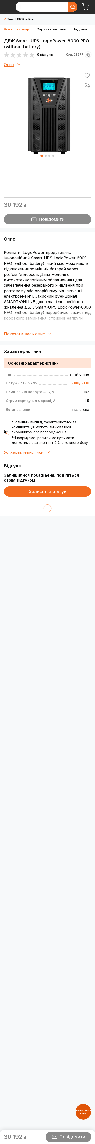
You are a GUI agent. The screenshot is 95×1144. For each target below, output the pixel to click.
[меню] (9, 7)
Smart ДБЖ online (20, 19)
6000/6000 (79, 383)
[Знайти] (72, 7)
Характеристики (51, 29)
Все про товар (16, 29)
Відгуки (80, 29)
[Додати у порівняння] (87, 85)
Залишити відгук (47, 491)
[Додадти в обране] (87, 75)
